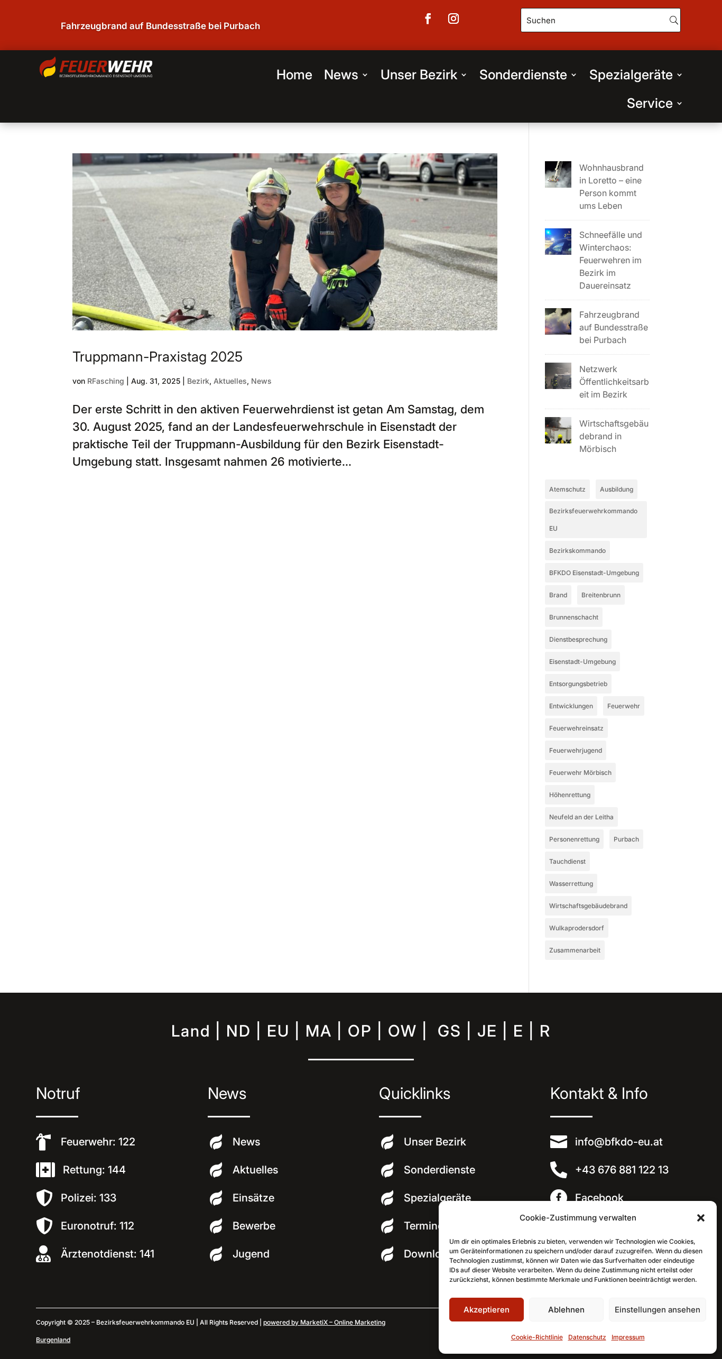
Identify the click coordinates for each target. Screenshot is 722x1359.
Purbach (626, 839)
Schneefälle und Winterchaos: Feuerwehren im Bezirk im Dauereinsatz (610, 260)
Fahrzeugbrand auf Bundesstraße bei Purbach (160, 26)
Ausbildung (616, 489)
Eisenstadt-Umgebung (582, 661)
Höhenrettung (569, 795)
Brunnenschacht (573, 617)
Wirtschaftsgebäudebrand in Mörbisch (614, 436)
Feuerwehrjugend (575, 750)
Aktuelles (230, 380)
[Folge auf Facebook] (428, 18)
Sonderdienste (523, 74)
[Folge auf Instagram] (453, 18)
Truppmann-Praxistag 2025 (157, 356)
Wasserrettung (571, 883)
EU (278, 1030)
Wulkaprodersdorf (576, 928)
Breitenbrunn (601, 595)
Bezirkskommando (577, 550)
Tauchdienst (567, 861)
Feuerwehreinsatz (576, 728)
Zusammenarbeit (574, 950)
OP (360, 1030)
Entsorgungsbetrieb (578, 684)
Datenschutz (587, 1337)
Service (650, 103)
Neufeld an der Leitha (581, 817)
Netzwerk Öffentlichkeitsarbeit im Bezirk (614, 382)
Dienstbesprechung (578, 639)
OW (402, 1030)
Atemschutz (567, 489)
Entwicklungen (571, 706)
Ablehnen (566, 1310)
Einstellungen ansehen (657, 1310)
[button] (701, 1218)
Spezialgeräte (631, 74)
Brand (558, 595)
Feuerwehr (623, 706)
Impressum (628, 1337)
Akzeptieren (487, 1310)
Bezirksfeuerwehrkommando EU (593, 519)
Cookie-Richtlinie (537, 1337)
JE (487, 1030)
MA (319, 1030)
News (341, 74)
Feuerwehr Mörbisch (580, 772)
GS (449, 1030)
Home (294, 74)
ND (238, 1030)
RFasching (105, 380)
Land (190, 1030)
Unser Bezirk (419, 74)
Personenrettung (574, 839)
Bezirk (198, 380)
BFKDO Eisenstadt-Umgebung (594, 573)
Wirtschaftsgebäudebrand (588, 906)
